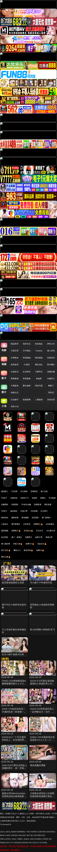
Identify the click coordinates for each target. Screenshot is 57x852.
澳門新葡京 (15, 524)
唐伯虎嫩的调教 (37, 765)
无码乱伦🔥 (28, 530)
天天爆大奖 (50, 530)
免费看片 (28, 537)
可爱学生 (39, 371)
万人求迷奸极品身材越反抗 (14, 631)
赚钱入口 (17, 550)
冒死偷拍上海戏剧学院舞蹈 (42, 606)
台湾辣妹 (14, 357)
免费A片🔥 (30, 543)
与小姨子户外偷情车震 (41, 582)
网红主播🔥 (6, 557)
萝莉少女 (51, 343)
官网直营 (34, 491)
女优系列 (27, 371)
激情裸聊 (4, 530)
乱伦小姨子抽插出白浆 (13, 654)
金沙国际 (4, 537)
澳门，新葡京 (16, 537)
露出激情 (27, 385)
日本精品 (27, 350)
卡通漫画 (14, 385)
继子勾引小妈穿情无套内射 (14, 606)
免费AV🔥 (40, 550)
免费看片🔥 (38, 524)
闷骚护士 (51, 378)
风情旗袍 (14, 378)
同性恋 (51, 392)
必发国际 (35, 517)
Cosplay (38, 350)
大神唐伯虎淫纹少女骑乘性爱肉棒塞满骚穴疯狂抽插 (42, 796)
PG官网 (14, 491)
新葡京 (43, 498)
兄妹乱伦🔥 (42, 543)
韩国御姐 (27, 357)
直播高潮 (37, 504)
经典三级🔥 (18, 543)
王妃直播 (34, 511)
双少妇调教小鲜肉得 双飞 (42, 629)
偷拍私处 (4, 517)
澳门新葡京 (46, 517)
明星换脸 (27, 378)
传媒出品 (14, 392)
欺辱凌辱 (14, 364)
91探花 (27, 364)
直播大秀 (49, 537)
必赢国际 (4, 504)
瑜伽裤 (39, 378)
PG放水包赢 (26, 504)
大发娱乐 (4, 524)
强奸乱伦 (27, 343)
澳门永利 (44, 491)
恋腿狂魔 (51, 371)
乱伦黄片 (44, 511)
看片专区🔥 (6, 550)
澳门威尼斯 (5, 543)
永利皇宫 (26, 524)
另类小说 (14, 406)
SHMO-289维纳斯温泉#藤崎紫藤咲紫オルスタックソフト (14, 683)
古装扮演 (14, 371)
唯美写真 (39, 385)
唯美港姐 (39, 357)
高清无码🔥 (28, 550)
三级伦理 (14, 350)
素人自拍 (51, 350)
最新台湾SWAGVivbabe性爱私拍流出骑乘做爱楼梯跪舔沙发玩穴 (14, 796)
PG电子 (4, 498)
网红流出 (39, 364)
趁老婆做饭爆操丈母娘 (13, 582)
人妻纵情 (39, 399)
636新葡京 (50, 524)
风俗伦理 (51, 399)
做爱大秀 (38, 537)
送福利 (34, 498)
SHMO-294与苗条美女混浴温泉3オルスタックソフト (42, 740)
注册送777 (24, 498)
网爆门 (51, 385)
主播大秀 (23, 511)
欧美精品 (39, 343)
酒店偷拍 (13, 511)
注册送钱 (13, 498)
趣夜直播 (15, 517)
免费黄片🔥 (16, 530)
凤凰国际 (15, 504)
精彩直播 (47, 504)
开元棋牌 (23, 491)
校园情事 (27, 399)
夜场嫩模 (25, 517)
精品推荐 (14, 343)
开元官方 (39, 530)
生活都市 (14, 399)
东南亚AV (51, 357)
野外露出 (51, 364)
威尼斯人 (4, 491)
